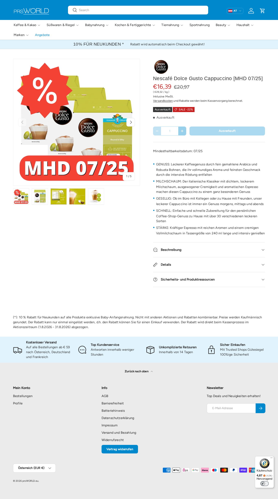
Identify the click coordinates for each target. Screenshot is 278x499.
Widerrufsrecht (113, 440)
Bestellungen (23, 396)
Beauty (221, 25)
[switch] (264, 483)
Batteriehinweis (113, 411)
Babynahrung (94, 25)
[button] (262, 10)
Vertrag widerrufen (119, 449)
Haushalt (243, 25)
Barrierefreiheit (113, 403)
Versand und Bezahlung (119, 433)
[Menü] (271, 458)
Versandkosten (163, 101)
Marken (19, 35)
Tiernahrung (170, 25)
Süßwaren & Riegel (61, 25)
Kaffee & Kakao (25, 25)
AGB (105, 396)
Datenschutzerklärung (118, 418)
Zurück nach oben (137, 371)
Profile (18, 403)
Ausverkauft (227, 131)
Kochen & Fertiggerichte (133, 25)
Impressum (110, 425)
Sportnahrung (199, 25)
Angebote (42, 35)
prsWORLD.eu (30, 480)
